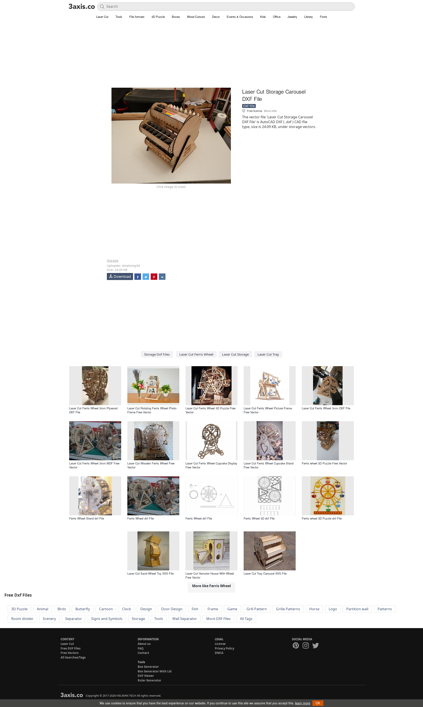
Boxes (176, 17)
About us (144, 644)
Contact (143, 653)
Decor (216, 17)
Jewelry (292, 17)
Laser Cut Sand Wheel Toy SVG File (150, 573)
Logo (333, 609)
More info (270, 111)
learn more (302, 703)
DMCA (219, 653)
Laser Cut (102, 17)
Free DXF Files (70, 648)
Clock (126, 609)
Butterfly (82, 609)
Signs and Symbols (106, 618)
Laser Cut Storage (235, 354)
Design (146, 609)
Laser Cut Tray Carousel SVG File (265, 573)
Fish (195, 609)
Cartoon (106, 609)
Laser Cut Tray (268, 354)
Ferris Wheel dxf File (140, 518)
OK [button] (318, 703)
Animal (42, 609)
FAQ (140, 648)
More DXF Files (218, 618)
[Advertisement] (211, 56)
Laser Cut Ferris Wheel (196, 354)
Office (276, 17)
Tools (118, 17)
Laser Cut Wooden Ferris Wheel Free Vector (150, 465)
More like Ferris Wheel (211, 585)
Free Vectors (69, 653)
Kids (263, 17)
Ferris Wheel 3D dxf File (259, 518)
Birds (62, 609)
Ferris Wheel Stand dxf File (86, 518)
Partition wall (357, 609)
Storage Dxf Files (157, 354)
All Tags (246, 618)
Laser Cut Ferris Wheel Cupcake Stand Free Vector (268, 465)
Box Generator (148, 667)
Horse (314, 609)
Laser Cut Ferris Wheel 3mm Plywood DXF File (93, 410)
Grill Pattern (257, 609)
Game (232, 609)
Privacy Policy (224, 648)
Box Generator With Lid (154, 671)
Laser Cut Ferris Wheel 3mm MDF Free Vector (94, 465)
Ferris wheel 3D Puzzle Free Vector (324, 463)
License (220, 644)
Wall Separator (184, 618)
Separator (73, 618)
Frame (213, 609)
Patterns (385, 609)
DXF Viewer (146, 676)
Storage (112, 260)
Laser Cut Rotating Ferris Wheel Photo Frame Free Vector (151, 410)
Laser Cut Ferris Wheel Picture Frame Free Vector (268, 410)
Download (122, 276)
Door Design (171, 609)
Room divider (22, 618)
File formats (137, 17)
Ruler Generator (149, 680)
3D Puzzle (158, 17)
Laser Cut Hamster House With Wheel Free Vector (210, 575)
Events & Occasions (240, 17)
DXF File (249, 106)
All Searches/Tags (73, 657)
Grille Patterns (288, 609)
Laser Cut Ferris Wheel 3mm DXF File (326, 408)
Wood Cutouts (196, 17)
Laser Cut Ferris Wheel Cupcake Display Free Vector (211, 465)
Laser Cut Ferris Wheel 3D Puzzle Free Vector (211, 410)
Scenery (49, 618)
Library (308, 17)
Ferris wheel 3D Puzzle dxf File (322, 518)
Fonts (323, 17)
